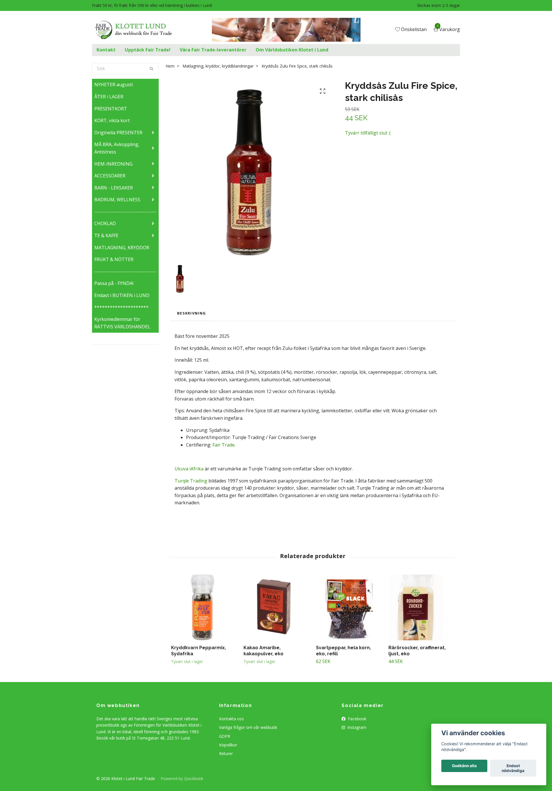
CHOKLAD (105, 223)
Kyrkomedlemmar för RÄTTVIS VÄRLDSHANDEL (122, 323)
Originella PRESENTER (118, 132)
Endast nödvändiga (513, 768)
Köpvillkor (228, 745)
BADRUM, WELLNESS (117, 199)
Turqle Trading (191, 481)
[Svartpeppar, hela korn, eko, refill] (349, 607)
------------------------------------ (125, 211)
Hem (170, 66)
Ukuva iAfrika (189, 469)
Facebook (356, 718)
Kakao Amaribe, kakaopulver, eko (263, 650)
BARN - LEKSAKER (113, 188)
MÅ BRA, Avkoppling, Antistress (116, 148)
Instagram (356, 727)
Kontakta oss (231, 718)
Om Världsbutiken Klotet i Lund (292, 50)
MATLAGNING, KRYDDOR (121, 247)
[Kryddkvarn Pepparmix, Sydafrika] (204, 607)
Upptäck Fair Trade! (147, 50)
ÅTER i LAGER (108, 96)
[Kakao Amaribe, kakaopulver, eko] (276, 607)
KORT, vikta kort (112, 120)
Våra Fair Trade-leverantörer (213, 50)
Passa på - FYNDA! (113, 283)
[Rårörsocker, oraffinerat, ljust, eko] (421, 607)
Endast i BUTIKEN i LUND (122, 295)
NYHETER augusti (113, 84)
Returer (226, 753)
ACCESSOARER (109, 176)
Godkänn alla (464, 766)
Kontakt (106, 50)
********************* (121, 307)
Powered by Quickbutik (182, 778)
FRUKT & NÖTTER (113, 259)
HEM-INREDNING (113, 164)
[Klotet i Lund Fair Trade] (138, 29)
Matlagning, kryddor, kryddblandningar (218, 66)
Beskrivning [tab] (191, 313)
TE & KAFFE (106, 235)
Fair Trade (223, 445)
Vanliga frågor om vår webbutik (248, 727)
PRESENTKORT (110, 109)
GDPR (224, 736)
